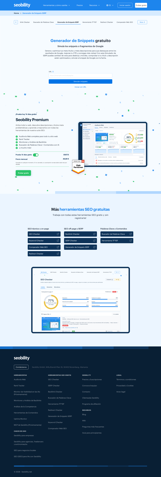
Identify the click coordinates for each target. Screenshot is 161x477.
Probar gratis (141, 5)
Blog (84, 414)
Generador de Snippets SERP (68, 22)
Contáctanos (21, 367)
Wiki (84, 420)
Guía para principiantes (92, 433)
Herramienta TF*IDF (89, 22)
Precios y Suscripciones (92, 379)
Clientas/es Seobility (90, 398)
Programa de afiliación (91, 404)
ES (110, 5)
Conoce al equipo (89, 385)
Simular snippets (81, 81)
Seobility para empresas (24, 435)
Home (16, 13)
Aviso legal (120, 392)
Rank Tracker (19, 385)
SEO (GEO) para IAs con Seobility (27, 456)
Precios (80, 5)
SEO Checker (34, 234)
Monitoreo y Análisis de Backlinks (27, 400)
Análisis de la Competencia (25, 406)
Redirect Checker (106, 22)
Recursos (93, 5)
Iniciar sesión (125, 5)
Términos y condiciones (126, 379)
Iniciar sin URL (80, 87)
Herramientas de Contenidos (26, 413)
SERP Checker (71, 240)
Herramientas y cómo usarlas (55, 5)
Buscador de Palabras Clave (43, 22)
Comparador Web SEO (125, 22)
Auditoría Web (20, 379)
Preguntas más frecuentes (93, 427)
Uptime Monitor (20, 419)
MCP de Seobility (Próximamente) (27, 425)
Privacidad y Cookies (125, 385)
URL (50, 72)
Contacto (86, 392)
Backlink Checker (23, 22)
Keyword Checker (36, 240)
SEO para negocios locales (25, 450)
